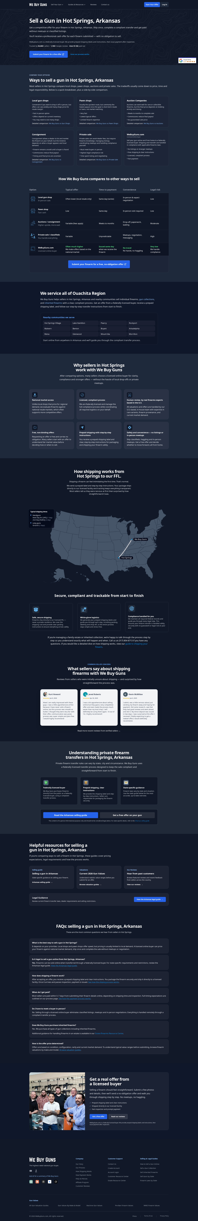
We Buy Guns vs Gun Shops (59, 123)
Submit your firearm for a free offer (47, 54)
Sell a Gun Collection (148, 1168)
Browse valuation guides (70, 1050)
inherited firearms (53, 303)
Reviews (93, 4)
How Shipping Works (84, 1171)
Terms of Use (148, 1216)
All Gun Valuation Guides (38, 1205)
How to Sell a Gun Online (149, 1164)
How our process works (79, 54)
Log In (164, 4)
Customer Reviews (83, 1186)
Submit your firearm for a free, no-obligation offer (97, 264)
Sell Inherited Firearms (149, 1172)
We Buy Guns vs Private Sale (107, 159)
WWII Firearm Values (152, 1205)
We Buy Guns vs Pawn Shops (107, 123)
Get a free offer (98, 1116)
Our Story (79, 1164)
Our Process (80, 1168)
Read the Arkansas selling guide (70, 815)
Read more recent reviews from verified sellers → (99, 730)
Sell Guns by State (147, 1176)
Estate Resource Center (117, 1180)
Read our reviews (118, 1116)
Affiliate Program (82, 1182)
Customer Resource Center (118, 1176)
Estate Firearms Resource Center (109, 1033)
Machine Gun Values (94, 1205)
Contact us (105, 4)
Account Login (113, 1172)
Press (135, 1216)
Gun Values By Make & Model (69, 1205)
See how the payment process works (75, 998)
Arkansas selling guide (142, 821)
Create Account (114, 1168)
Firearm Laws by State (148, 1180)
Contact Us (112, 1164)
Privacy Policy (164, 1216)
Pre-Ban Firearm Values (124, 1205)
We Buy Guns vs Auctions (153, 123)
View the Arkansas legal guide (150, 899)
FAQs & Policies (81, 1179)
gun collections (146, 299)
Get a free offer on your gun (127, 815)
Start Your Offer (152, 4)
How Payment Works (83, 1175)
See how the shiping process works (103, 982)
